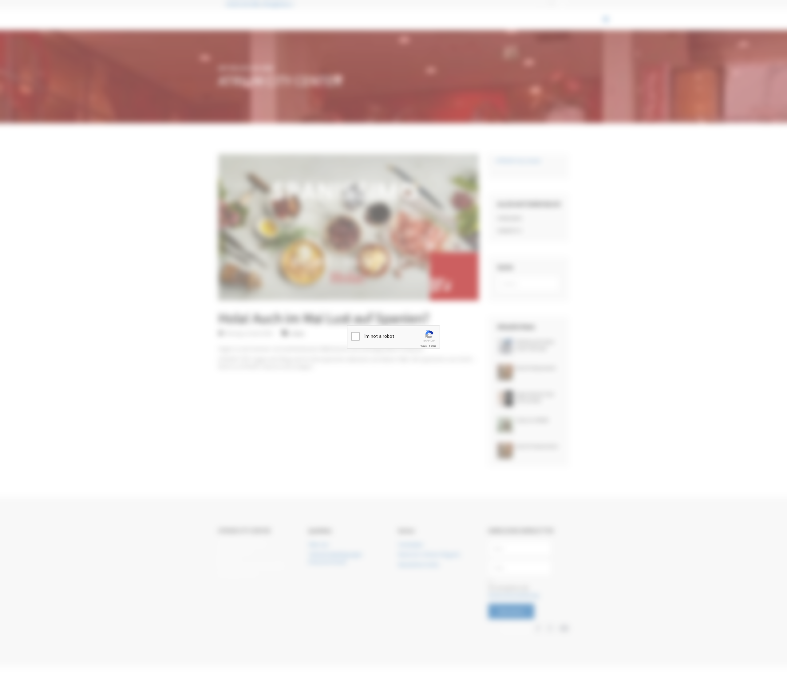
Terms (432, 346)
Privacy (423, 346)
